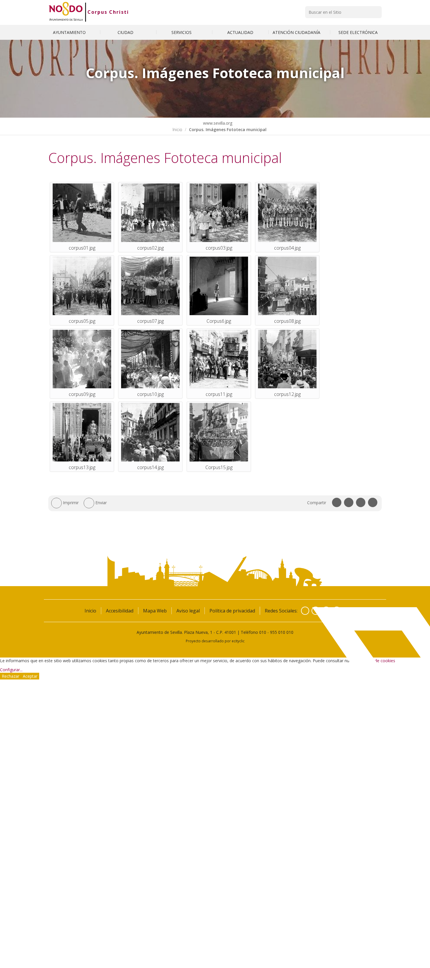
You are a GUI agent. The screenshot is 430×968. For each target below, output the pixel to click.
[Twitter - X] (316, 611)
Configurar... (11, 669)
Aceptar (30, 676)
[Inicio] (66, 12)
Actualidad (240, 32)
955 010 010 (281, 632)
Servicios (182, 32)
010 (262, 632)
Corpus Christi (108, 12)
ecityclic (238, 641)
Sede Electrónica (358, 32)
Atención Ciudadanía (297, 32)
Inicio (177, 129)
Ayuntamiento (70, 32)
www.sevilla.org (217, 123)
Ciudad (126, 32)
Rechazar (10, 676)
